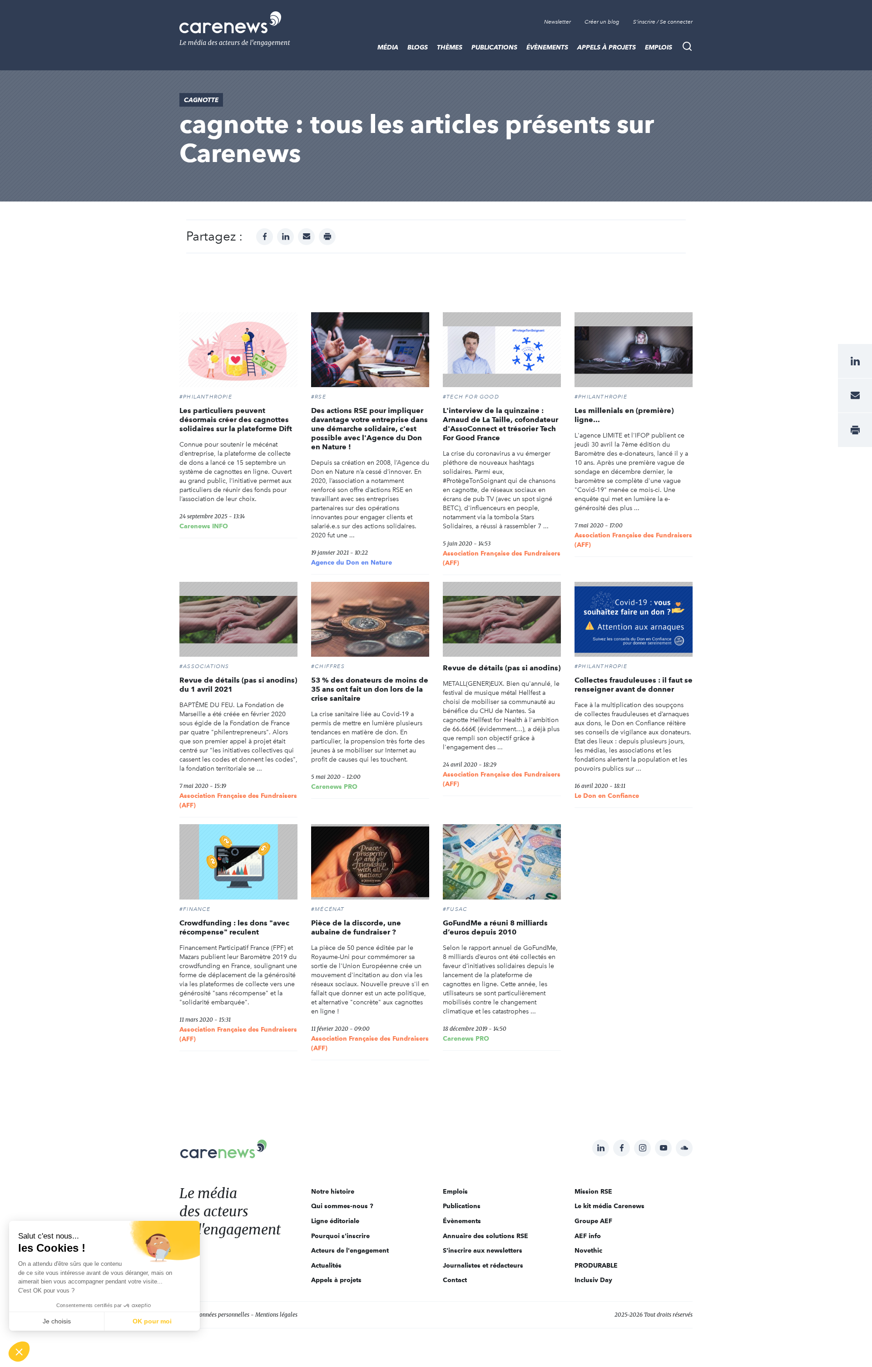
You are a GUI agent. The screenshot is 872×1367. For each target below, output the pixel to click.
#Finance (195, 909)
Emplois (658, 47)
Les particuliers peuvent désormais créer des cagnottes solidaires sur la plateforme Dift (235, 419)
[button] (19, 1351)
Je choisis (57, 1321)
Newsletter (557, 22)
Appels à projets (606, 47)
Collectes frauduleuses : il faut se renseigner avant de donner (634, 684)
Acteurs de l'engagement (350, 1250)
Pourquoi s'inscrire (340, 1235)
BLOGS (417, 47)
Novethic (588, 1250)
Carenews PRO (334, 786)
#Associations (204, 666)
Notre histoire (332, 1191)
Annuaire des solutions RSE (485, 1235)
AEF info (588, 1235)
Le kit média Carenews (609, 1206)
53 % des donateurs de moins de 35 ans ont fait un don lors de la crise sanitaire (369, 689)
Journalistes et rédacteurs (483, 1265)
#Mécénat (328, 909)
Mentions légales (276, 1314)
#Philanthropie (205, 396)
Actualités (326, 1265)
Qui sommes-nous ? (342, 1206)
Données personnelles (222, 1314)
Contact (455, 1279)
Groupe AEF (593, 1220)
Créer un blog (602, 22)
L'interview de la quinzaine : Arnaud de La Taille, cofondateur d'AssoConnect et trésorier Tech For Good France (500, 424)
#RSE (318, 396)
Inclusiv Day (593, 1279)
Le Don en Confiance (607, 795)
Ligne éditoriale (335, 1220)
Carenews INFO (203, 526)
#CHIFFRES (328, 666)
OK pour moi (152, 1321)
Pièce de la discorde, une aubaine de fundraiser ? (356, 927)
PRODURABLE (596, 1265)
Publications (494, 47)
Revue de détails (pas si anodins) (501, 668)
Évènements (547, 47)
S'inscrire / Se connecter (663, 22)
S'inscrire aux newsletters (482, 1250)
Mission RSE (593, 1191)
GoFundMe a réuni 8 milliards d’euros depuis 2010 (495, 927)
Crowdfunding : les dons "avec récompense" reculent (234, 927)
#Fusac (455, 909)
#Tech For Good (471, 396)
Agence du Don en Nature (351, 562)
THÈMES (449, 47)
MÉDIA (387, 47)
